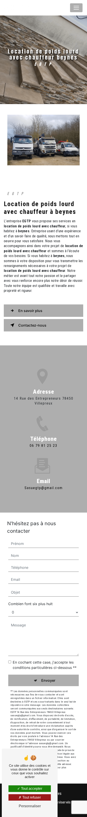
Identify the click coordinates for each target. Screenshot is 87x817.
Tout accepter (31, 788)
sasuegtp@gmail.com (44, 488)
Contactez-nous (32, 325)
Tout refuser (31, 797)
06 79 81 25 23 (43, 445)
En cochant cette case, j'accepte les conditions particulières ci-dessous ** (45, 665)
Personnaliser (30, 806)
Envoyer (48, 680)
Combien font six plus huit (30, 604)
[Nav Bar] (76, 7)
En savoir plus (30, 310)
